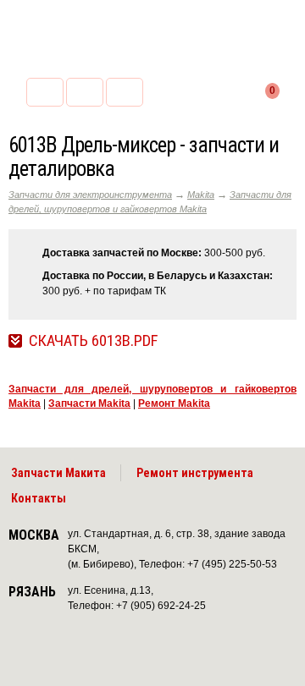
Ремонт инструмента (194, 473)
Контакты (38, 498)
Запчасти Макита (58, 473)
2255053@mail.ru (85, 92)
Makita (200, 194)
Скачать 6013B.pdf (93, 341)
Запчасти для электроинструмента (90, 194)
